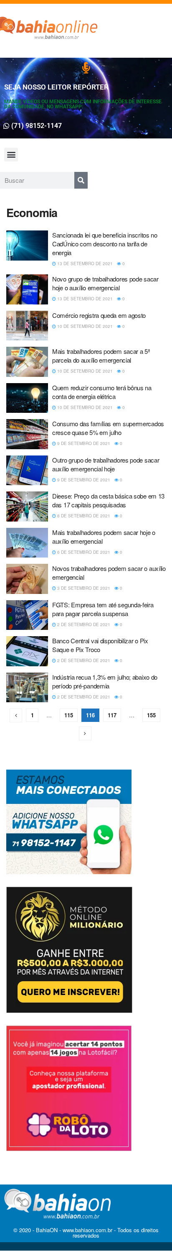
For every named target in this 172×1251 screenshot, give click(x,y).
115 (68, 715)
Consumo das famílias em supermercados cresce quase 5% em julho (108, 428)
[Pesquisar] (81, 180)
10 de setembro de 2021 (84, 326)
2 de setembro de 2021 (83, 624)
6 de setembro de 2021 (83, 552)
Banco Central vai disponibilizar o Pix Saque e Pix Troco (100, 645)
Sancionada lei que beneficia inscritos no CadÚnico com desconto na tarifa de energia (104, 243)
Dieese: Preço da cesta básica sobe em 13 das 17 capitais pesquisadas (108, 500)
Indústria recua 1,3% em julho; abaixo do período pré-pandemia (104, 681)
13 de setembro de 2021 (84, 263)
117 (112, 715)
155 (151, 715)
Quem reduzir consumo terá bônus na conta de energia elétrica (102, 392)
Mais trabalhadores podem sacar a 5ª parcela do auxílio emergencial (101, 355)
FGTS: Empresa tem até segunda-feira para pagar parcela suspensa (103, 609)
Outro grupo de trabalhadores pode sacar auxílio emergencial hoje (105, 464)
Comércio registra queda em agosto (99, 315)
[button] (11, 154)
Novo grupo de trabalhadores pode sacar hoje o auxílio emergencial (105, 283)
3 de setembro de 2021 (83, 588)
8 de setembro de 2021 (83, 516)
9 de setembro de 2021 (83, 443)
